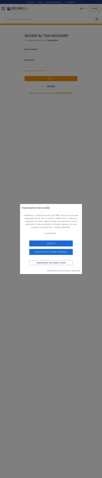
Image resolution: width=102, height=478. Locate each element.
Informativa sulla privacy (58, 270)
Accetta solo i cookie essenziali (51, 252)
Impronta (76, 270)
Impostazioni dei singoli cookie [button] (51, 262)
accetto (51, 243)
